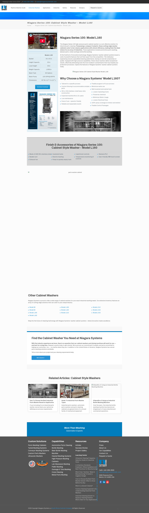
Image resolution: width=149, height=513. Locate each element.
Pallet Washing (57, 467)
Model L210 (65, 312)
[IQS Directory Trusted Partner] (42, 468)
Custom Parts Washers (37, 453)
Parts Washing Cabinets (37, 445)
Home (29, 25)
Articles (78, 445)
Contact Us (103, 453)
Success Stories (81, 448)
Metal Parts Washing (59, 475)
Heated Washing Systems (61, 456)
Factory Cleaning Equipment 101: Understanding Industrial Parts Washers (86, 491)
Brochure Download (42, 87)
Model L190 (65, 307)
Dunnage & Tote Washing (61, 469)
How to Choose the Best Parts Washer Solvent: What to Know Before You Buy (85, 481)
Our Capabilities (105, 451)
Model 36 (32, 307)
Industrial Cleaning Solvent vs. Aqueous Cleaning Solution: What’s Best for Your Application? (86, 497)
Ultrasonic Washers (35, 456)
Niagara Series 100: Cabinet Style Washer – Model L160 (53, 25)
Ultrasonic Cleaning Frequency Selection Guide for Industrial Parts (85, 460)
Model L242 (97, 312)
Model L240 (97, 310)
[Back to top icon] (118, 509)
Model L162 (33, 315)
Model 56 (32, 310)
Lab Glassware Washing (61, 464)
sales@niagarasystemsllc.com (46, 1)
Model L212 (96, 307)
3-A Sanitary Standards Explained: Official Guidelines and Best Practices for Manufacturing (86, 467)
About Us (102, 448)
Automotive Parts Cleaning (62, 445)
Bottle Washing (57, 448)
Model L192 (65, 310)
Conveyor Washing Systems (38, 451)
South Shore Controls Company (62, 508)
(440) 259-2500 (28, 1)
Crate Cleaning (57, 472)
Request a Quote (96, 8)
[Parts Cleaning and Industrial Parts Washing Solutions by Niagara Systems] (4, 7)
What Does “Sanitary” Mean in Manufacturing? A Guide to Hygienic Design (85, 474)
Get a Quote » (41, 357)
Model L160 (33, 312)
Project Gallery (81, 451)
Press (101, 445)
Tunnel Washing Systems (37, 448)
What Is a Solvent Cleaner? (84, 486)
